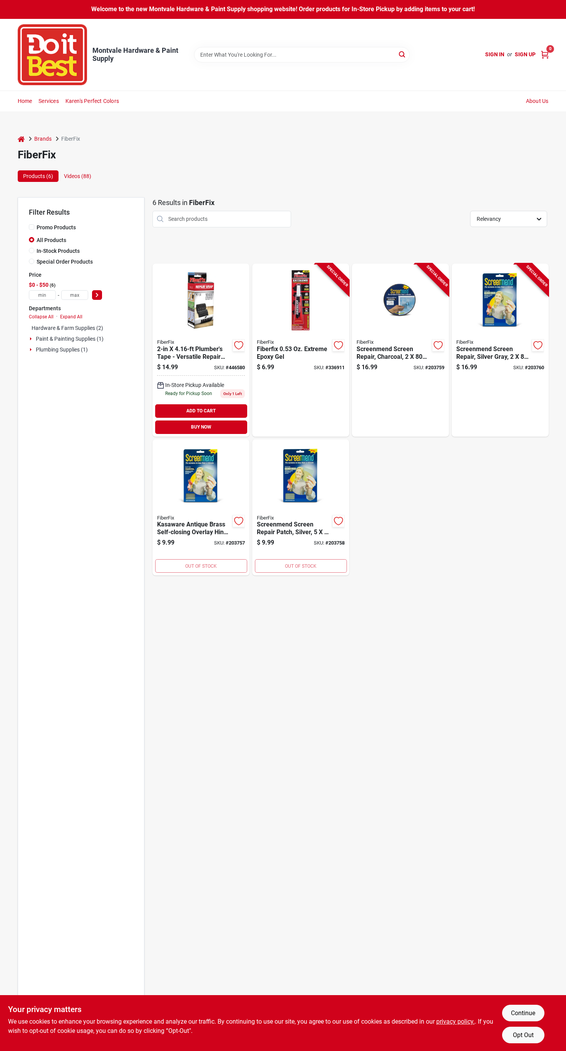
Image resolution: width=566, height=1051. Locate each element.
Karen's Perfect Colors (92, 101)
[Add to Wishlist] (239, 345)
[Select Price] (97, 295)
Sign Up (525, 54)
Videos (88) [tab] (77, 176)
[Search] (402, 54)
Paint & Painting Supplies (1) (70, 339)
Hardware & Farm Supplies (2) (67, 328)
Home (25, 101)
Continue (523, 1013)
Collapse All (41, 317)
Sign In (494, 54)
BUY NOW (201, 427)
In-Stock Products (58, 251)
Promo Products (56, 227)
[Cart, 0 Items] (545, 54)
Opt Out (523, 1035)
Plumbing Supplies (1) (62, 349)
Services (49, 101)
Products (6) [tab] (38, 176)
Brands (43, 139)
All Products (51, 240)
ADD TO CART (201, 411)
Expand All (71, 317)
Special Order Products (65, 262)
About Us (537, 101)
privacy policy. (455, 1021)
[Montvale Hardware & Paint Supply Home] (52, 54)
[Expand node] (31, 338)
